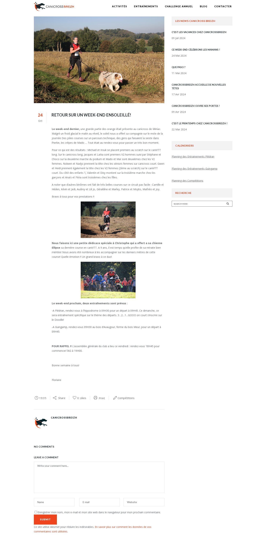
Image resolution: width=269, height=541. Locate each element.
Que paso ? (178, 67)
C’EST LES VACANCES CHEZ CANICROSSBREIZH (199, 32)
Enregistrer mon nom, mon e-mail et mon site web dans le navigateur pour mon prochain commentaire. (99, 512)
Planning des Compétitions (187, 180)
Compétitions (126, 398)
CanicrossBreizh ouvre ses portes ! (196, 105)
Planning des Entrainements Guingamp (194, 168)
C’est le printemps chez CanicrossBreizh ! (199, 123)
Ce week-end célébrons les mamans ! (196, 49)
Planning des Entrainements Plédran (193, 156)
